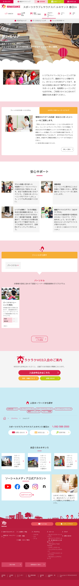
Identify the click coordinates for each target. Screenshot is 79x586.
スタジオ (35, 534)
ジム (34, 536)
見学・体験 (21, 535)
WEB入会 (73, 1)
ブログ (74, 13)
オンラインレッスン (26, 409)
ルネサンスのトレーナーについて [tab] (58, 110)
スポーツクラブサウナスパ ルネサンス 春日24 (50, 7)
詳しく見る (67, 149)
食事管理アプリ (12, 409)
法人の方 (7, 1)
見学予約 (62, 432)
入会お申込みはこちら (39, 372)
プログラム (14, 418)
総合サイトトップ (25, 1)
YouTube (44, 524)
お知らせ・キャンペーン (9, 536)
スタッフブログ (68, 524)
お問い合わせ (50, 378)
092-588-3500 (61, 426)
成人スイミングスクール (55, 538)
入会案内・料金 (23, 14)
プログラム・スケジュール (50, 14)
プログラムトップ (21, 20)
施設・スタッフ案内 (37, 13)
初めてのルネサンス (8, 531)
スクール (63, 13)
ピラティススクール (54, 547)
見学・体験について (28, 378)
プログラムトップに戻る (39, 339)
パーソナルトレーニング (39, 20)
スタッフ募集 (46, 411)
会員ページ (57, 1)
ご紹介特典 (12, 564)
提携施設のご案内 (36, 564)
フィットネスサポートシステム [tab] (20, 110)
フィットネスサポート (58, 20)
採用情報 (42, 1)
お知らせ (10, 13)
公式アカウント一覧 (26, 495)
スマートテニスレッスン (44, 409)
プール (35, 538)
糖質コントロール (33, 411)
